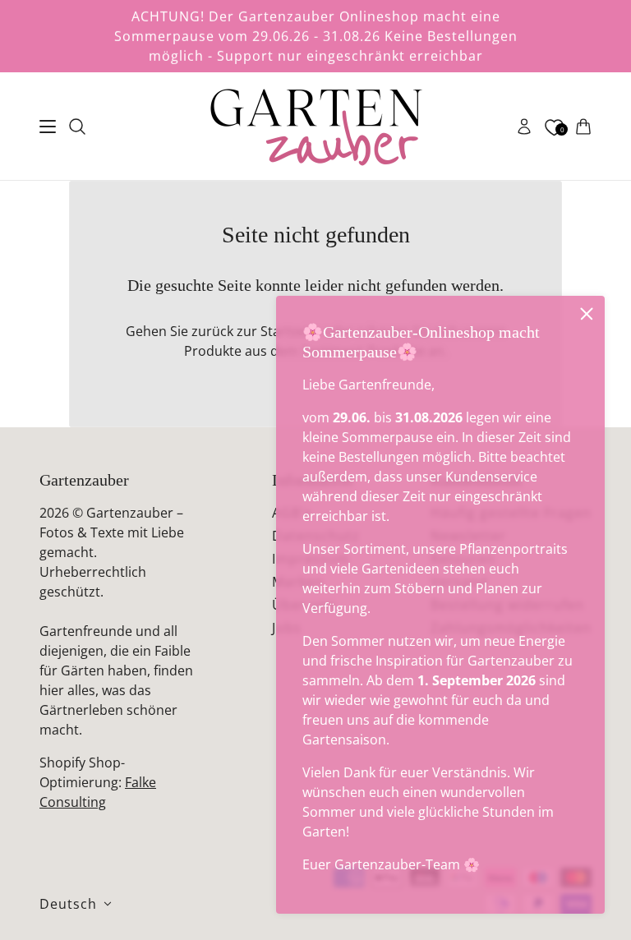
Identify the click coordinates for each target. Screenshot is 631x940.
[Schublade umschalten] (47, 126)
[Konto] (524, 126)
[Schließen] (586, 314)
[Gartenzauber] (315, 126)
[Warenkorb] (583, 126)
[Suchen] (77, 126)
